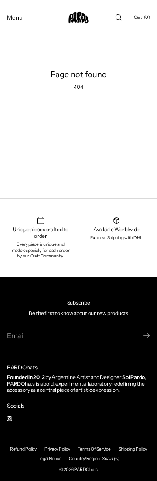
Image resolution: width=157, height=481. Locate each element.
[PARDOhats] (78, 17)
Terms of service (94, 449)
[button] (118, 17)
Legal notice (49, 458)
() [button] (142, 17)
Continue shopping (78, 118)
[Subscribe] (139, 335)
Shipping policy (133, 449)
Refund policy (23, 449)
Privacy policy (57, 449)
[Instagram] (16, 418)
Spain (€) (110, 458)
